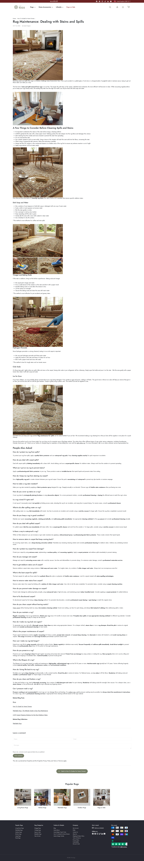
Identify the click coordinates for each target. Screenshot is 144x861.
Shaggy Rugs (37, 828)
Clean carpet (16, 608)
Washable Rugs (17, 723)
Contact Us (75, 832)
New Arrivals (37, 836)
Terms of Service (58, 761)
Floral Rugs (17, 838)
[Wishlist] (123, 7)
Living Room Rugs (19, 828)
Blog (55, 828)
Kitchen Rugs (18, 834)
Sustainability (76, 842)
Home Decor (57, 830)
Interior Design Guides (59, 836)
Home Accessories (45, 7)
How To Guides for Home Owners (25, 18)
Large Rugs (18, 836)
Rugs (32, 7)
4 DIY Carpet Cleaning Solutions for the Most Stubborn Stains (30, 715)
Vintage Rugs (37, 830)
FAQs (74, 830)
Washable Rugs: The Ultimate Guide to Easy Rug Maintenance (30, 711)
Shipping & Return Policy (78, 836)
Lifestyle (59, 7)
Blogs (14, 702)
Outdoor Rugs (18, 832)
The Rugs (64, 441)
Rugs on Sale (70, 7)
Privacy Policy (47, 761)
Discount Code (76, 844)
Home (14, 18)
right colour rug (81, 443)
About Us (75, 834)
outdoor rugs (72, 692)
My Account (75, 828)
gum (73, 380)
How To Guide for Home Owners (22, 706)
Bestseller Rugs (37, 834)
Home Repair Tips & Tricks (60, 832)
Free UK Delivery (54, 1)
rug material (100, 519)
